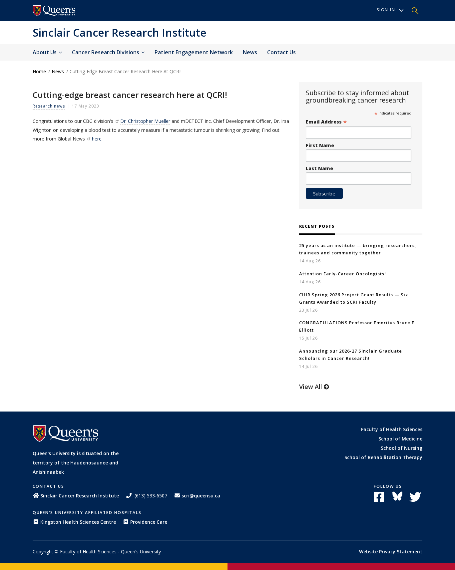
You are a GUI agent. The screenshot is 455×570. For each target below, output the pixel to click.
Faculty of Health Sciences (391, 429)
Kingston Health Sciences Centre (78, 522)
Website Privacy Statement (390, 551)
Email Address (326, 122)
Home (39, 71)
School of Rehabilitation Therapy (383, 457)
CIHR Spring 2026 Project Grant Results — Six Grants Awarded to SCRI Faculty (353, 298)
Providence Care (148, 522)
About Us (45, 52)
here (97, 139)
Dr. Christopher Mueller (145, 121)
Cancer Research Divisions (106, 52)
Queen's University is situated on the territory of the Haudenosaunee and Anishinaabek (76, 462)
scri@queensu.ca (201, 495)
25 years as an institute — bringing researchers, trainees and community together (357, 249)
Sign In (386, 10)
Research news (49, 106)
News (250, 52)
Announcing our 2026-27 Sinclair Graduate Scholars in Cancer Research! (350, 354)
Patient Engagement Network (194, 52)
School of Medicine (400, 438)
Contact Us (281, 52)
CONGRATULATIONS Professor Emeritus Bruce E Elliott (356, 326)
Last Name (319, 168)
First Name (320, 145)
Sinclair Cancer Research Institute (120, 32)
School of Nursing (401, 448)
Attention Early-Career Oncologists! (342, 274)
